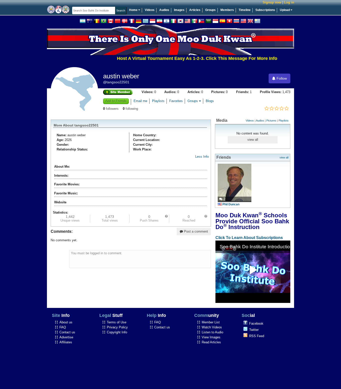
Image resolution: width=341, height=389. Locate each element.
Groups (210, 10)
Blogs (210, 101)
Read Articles (211, 342)
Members (227, 10)
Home (133, 10)
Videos (150, 10)
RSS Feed (256, 336)
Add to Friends (116, 101)
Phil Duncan (230, 204)
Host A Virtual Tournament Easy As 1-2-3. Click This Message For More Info (191, 58)
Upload (285, 10)
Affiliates (65, 342)
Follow (281, 78)
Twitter (254, 330)
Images (179, 10)
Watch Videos (212, 327)
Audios (164, 10)
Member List (211, 322)
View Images (211, 337)
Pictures (271, 120)
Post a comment (195, 231)
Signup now (272, 2)
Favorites (176, 101)
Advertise (66, 337)
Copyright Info (117, 332)
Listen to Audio (212, 332)
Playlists (158, 101)
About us (65, 322)
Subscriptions (265, 10)
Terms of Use (116, 322)
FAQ (62, 327)
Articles (194, 10)
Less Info (202, 156)
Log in (289, 2)
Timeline (245, 10)
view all (252, 139)
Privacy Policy (117, 327)
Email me (140, 101)
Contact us (67, 332)
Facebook (256, 323)
